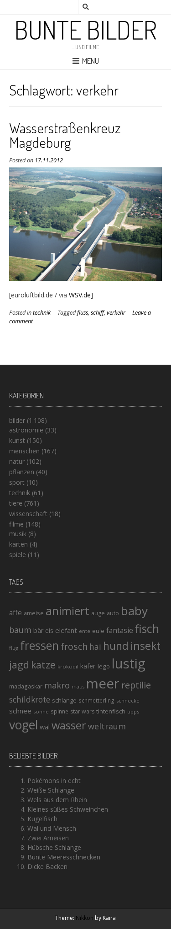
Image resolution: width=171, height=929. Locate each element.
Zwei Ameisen (48, 838)
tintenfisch (110, 711)
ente (84, 631)
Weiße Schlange (50, 790)
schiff (97, 312)
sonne (41, 711)
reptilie (136, 685)
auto (113, 613)
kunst (17, 440)
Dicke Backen (47, 866)
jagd (19, 664)
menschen (24, 451)
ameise (34, 613)
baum (20, 629)
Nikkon (84, 918)
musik (17, 533)
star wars (82, 711)
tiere (15, 503)
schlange (64, 700)
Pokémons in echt (54, 780)
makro (57, 685)
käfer (88, 665)
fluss (82, 312)
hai (95, 646)
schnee (20, 710)
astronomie (26, 430)
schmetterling (96, 700)
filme (16, 524)
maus (78, 686)
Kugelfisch (42, 818)
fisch (147, 628)
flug (13, 647)
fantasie (119, 630)
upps (133, 711)
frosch (74, 646)
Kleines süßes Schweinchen (67, 809)
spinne (59, 711)
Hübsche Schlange (54, 847)
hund (116, 645)
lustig (128, 663)
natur (17, 461)
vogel (23, 725)
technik (42, 312)
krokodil (67, 666)
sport (17, 482)
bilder (17, 420)
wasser (69, 725)
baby (134, 611)
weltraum (107, 726)
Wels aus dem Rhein (57, 799)
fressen (39, 645)
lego (104, 666)
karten (18, 544)
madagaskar (25, 686)
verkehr (116, 312)
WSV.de (80, 295)
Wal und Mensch (51, 828)
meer (102, 683)
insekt (145, 645)
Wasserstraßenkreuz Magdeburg (65, 134)
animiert (67, 610)
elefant (66, 630)
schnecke (128, 700)
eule (98, 631)
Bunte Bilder (86, 29)
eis (49, 630)
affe (15, 613)
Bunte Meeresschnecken (63, 857)
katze (43, 664)
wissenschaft (28, 513)
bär (38, 630)
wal (45, 726)
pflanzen (21, 471)
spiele (17, 554)
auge (98, 613)
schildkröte (29, 699)
